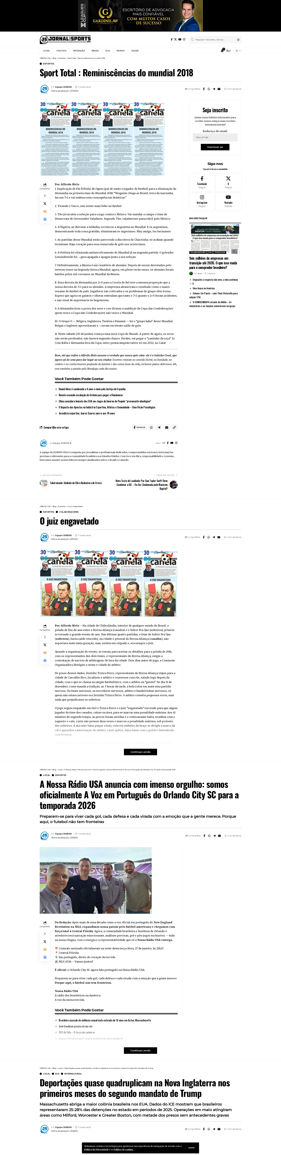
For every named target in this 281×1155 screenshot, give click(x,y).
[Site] (164, 443)
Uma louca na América (204, 288)
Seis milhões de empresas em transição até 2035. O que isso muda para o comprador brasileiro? (213, 262)
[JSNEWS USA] (65, 39)
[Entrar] (216, 50)
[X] (175, 39)
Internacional (73, 1074)
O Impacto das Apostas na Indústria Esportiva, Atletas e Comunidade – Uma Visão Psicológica (107, 407)
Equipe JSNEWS (63, 87)
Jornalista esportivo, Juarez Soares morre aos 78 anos (87, 413)
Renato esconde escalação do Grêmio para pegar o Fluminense (91, 395)
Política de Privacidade (96, 1149)
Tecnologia (219, 252)
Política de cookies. (124, 1149)
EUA (210, 252)
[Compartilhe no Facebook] (203, 89)
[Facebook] (171, 39)
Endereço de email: (215, 131)
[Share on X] (45, 203)
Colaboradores (198, 252)
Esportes (48, 64)
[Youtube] (228, 201)
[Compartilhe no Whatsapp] (209, 89)
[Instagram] (184, 39)
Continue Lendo (140, 752)
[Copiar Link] (174, 427)
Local (46, 775)
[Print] (45, 219)
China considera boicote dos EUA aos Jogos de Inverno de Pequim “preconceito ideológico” (105, 401)
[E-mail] (219, 89)
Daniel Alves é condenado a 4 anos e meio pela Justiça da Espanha (92, 389)
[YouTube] (180, 39)
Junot (199, 273)
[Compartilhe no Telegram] (214, 89)
